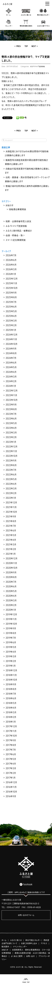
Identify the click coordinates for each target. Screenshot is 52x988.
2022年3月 (11, 488)
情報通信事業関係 (17, 209)
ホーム (4, 940)
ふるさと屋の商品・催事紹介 (19, 231)
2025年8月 (11, 297)
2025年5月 (11, 311)
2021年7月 (11, 526)
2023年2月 (11, 437)
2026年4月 (11, 265)
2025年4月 (11, 316)
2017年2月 (11, 773)
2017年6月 (11, 754)
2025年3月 (11, 321)
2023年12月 (12, 390)
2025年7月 (11, 302)
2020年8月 (11, 577)
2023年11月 (11, 395)
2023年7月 (11, 414)
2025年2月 (11, 325)
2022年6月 (11, 474)
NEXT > (34, 46)
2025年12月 (12, 279)
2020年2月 (11, 605)
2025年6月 (11, 307)
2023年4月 (11, 428)
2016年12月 (11, 782)
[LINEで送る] (17, 118)
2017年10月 (11, 736)
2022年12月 (11, 446)
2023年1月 (11, 442)
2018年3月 (11, 712)
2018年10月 (11, 680)
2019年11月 (11, 619)
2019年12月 (11, 614)
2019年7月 (11, 638)
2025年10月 (12, 288)
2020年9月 (11, 572)
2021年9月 (11, 516)
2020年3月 (11, 600)
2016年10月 (11, 792)
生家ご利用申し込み (29, 943)
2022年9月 (11, 460)
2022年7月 (11, 470)
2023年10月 (12, 400)
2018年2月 (11, 717)
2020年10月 (11, 568)
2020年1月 (11, 610)
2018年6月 (11, 698)
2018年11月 (11, 675)
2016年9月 (11, 796)
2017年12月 (11, 726)
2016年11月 (11, 787)
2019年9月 (11, 628)
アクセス (44, 943)
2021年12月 (11, 502)
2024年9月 (11, 348)
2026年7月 (11, 255)
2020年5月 (11, 591)
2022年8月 (11, 465)
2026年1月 (11, 274)
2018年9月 (11, 684)
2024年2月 (11, 381)
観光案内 (5, 946)
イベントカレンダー (20, 946)
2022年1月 (11, 498)
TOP (26, 46)
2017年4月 (11, 764)
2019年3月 (11, 656)
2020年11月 (11, 563)
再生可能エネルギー (33, 940)
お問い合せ (30, 956)
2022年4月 (11, 484)
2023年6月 (11, 418)
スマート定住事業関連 (16, 240)
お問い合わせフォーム (26, 915)
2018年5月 (11, 703)
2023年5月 (11, 423)
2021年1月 (11, 554)
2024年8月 (11, 353)
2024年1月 (11, 386)
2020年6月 (11, 586)
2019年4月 (11, 652)
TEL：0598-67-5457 (11, 907)
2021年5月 (11, 535)
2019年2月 (11, 661)
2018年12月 (11, 670)
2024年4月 (11, 372)
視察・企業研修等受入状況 (18, 221)
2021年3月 (11, 544)
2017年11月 (11, 731)
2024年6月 (11, 362)
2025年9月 (11, 293)
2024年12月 (11, 335)
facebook (27, 884)
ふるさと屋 (7, 4)
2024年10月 (11, 344)
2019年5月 (11, 647)
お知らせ (9, 205)
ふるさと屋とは (16, 940)
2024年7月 (11, 358)
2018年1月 (11, 722)
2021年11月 (11, 507)
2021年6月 (11, 530)
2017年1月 (11, 778)
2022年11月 (11, 451)
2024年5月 (11, 367)
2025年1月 (11, 330)
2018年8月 (11, 689)
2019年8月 (11, 633)
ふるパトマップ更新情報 (37, 66)
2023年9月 (11, 404)
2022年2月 (11, 493)
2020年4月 (11, 596)
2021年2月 (11, 549)
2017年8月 (11, 745)
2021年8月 (11, 521)
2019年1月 (11, 666)
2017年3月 (11, 768)
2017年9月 (11, 740)
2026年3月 (11, 269)
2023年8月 (11, 409)
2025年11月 (11, 283)
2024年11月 (11, 339)
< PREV (18, 46)
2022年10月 (11, 456)
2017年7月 (11, 750)
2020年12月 (11, 558)
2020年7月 (11, 582)
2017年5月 (11, 759)
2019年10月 (11, 624)
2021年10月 (11, 512)
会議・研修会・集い (15, 235)
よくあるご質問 (16, 956)
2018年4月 (11, 708)
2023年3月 (11, 432)
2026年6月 (11, 260)
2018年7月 (11, 694)
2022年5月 (11, 479)
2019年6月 (11, 642)
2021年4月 (11, 540)
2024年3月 (11, 376)
